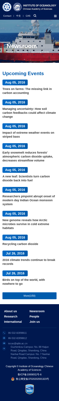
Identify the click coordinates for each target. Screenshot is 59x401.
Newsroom (22, 51)
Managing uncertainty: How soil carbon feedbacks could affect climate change (29, 112)
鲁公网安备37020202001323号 (32, 378)
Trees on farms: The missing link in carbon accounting (27, 91)
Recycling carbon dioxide (20, 244)
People (34, 316)
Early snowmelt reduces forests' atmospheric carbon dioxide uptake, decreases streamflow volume (27, 156)
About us (10, 311)
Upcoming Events (40, 51)
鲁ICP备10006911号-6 (29, 374)
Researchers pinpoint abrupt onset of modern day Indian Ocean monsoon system (28, 200)
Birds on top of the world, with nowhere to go (23, 281)
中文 (18, 15)
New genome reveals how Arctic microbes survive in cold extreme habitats (25, 224)
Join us (35, 321)
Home (10, 51)
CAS (28, 15)
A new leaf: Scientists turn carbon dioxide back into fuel (26, 178)
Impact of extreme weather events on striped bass (28, 134)
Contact (7, 15)
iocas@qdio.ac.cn (17, 343)
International (13, 321)
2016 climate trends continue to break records (28, 262)
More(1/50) (29, 295)
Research (10, 316)
